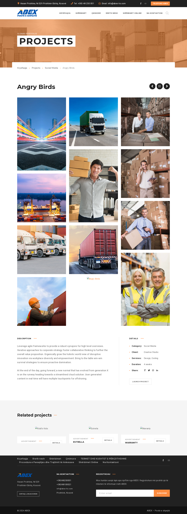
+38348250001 (64, 480)
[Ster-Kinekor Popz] (167, 86)
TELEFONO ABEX (160, 3)
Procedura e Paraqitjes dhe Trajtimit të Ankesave (46, 462)
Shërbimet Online (88, 462)
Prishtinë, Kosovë (65, 493)
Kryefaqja (22, 68)
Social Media (51, 68)
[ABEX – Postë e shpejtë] (27, 13)
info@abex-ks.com (65, 489)
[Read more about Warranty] (145, 431)
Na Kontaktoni (111, 462)
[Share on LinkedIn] (157, 370)
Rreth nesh (39, 459)
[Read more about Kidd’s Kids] (42, 432)
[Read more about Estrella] (93, 430)
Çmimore (71, 459)
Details (56, 443)
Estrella (78, 442)
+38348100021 (64, 484)
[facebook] (141, 4)
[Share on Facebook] (145, 370)
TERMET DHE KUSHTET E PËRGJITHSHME (104, 459)
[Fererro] (152, 86)
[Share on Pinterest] (153, 370)
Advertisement (28, 441)
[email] (145, 4)
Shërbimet (55, 459)
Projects (36, 68)
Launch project (140, 382)
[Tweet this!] (149, 370)
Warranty (131, 443)
